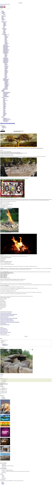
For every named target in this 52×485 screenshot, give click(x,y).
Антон (6, 63)
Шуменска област (5, 88)
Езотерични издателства (6, 92)
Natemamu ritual (4, 464)
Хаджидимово (7, 43)
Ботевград (6, 64)
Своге (5, 75)
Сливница (6, 76)
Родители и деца (5, 121)
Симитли (6, 42)
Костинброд (6, 72)
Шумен (4, 115)
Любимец (6, 82)
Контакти (3, 483)
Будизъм (4, 22)
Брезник (6, 53)
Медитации (3, 12)
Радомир (6, 56)
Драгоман (6, 67)
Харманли (6, 87)
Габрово (4, 102)
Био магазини (5, 95)
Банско (6, 35)
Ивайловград (6, 81)
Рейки (4, 14)
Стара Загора (5, 113)
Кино (2, 17)
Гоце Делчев (6, 37)
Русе (4, 109)
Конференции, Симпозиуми (7, 119)
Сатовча (6, 41)
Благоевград (6, 36)
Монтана (4, 105)
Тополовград (6, 86)
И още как (4, 380)
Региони (3, 97)
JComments (26, 336)
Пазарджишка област (6, 52)
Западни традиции (4, 28)
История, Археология (6, 120)
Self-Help (4, 32)
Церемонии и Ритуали (6, 118)
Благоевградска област (6, 34)
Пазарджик (4, 106)
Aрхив (3, 116)
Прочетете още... (4, 472)
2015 (3, 398)
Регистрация (2, 5)
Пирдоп (6, 73)
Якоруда (6, 44)
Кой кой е (3, 91)
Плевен (4, 107)
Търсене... (1, 8)
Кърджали (4, 103)
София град (4, 78)
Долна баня (6, 66)
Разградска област (5, 59)
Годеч (5, 65)
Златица (6, 69)
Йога (2, 15)
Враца (4, 101)
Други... (4, 25)
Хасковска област (5, 80)
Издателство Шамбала (3, 328)
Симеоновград (7, 85)
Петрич (6, 39)
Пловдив (4, 108)
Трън (5, 57)
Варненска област (5, 45)
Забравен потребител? (5, 344)
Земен (5, 54)
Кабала (4, 31)
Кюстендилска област (6, 50)
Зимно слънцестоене (3, 323)
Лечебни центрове (5, 96)
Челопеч (6, 77)
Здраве (3, 13)
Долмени (1, 374)
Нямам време (4, 381)
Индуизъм (4, 23)
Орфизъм (4, 29)
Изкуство (3, 18)
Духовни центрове (5, 93)
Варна (4, 99)
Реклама (3, 482)
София (4, 112)
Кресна (6, 38)
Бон (3, 27)
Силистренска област (6, 60)
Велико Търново (5, 100)
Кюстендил (4, 104)
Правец (6, 74)
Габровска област (5, 48)
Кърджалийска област (6, 49)
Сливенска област (5, 61)
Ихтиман (6, 70)
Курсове (3, 11)
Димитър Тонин (19, 148)
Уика (4, 30)
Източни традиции (4, 21)
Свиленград (6, 84)
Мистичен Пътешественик (7, 123)
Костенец (6, 71)
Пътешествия (5, 94)
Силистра (4, 110)
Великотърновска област (6, 46)
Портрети (3, 90)
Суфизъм (4, 24)
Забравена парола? (4, 345)
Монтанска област (5, 51)
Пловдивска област (5, 58)
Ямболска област (5, 89)
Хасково (4, 114)
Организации (3, 19)
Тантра (4, 26)
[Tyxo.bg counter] (2, 479)
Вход (4, 5)
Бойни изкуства (4, 16)
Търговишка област (5, 79)
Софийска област (5, 62)
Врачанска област (5, 47)
